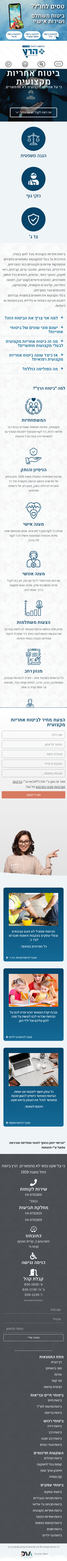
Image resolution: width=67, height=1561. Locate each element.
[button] (50, 35)
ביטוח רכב (55, 1432)
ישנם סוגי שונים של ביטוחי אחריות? (36, 330)
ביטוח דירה (54, 1426)
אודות (58, 1374)
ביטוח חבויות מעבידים (47, 1498)
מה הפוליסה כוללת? (40, 369)
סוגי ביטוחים (54, 1368)
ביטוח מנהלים (53, 1458)
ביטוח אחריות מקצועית (47, 1510)
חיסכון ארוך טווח (51, 1470)
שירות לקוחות (33, 1189)
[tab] (33, 318)
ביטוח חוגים (54, 1529)
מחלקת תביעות (33, 1207)
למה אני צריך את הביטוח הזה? (31, 318)
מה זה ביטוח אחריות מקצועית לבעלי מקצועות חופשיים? (34, 344)
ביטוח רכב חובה (51, 1438)
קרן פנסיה (55, 1476)
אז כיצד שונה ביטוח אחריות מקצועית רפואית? (36, 357)
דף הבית (56, 1362)
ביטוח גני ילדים (52, 1535)
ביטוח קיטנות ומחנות (48, 1523)
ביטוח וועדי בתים (51, 1444)
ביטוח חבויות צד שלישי (47, 1504)
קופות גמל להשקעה (49, 1464)
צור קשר (56, 1380)
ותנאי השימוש (44, 786)
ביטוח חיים (55, 1400)
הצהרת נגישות (53, 1387)
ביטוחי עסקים (53, 1492)
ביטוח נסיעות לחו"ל (49, 1406)
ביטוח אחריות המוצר (49, 1516)
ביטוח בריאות (53, 1412)
